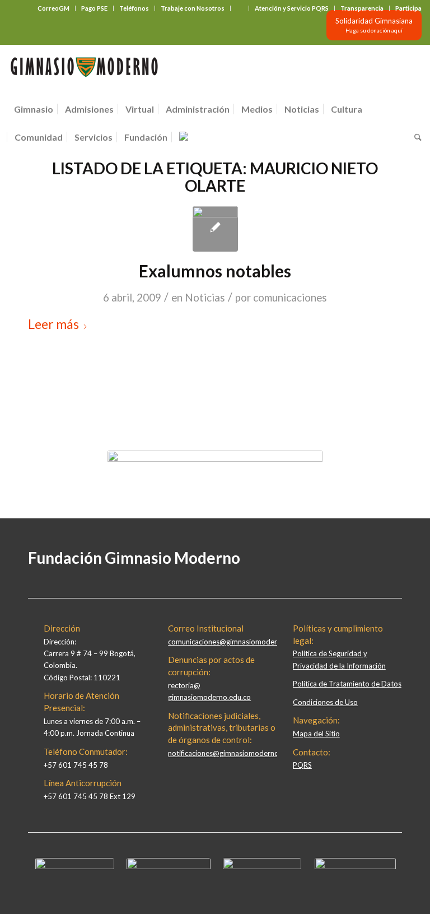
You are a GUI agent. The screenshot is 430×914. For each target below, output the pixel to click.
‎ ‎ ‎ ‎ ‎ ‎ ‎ (239, 8)
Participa (408, 8)
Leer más (53, 324)
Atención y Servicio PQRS (292, 8)
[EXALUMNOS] (215, 229)
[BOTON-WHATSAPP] (355, 866)
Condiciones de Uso (325, 702)
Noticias (205, 297)
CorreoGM (53, 8)
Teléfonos (134, 8)
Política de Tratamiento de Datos (347, 683)
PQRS (302, 764)
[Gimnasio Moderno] (84, 70)
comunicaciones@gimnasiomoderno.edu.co (238, 641)
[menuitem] (54, 8)
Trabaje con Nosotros (193, 8)
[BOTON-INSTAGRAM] (169, 866)
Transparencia (362, 8)
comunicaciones (290, 297)
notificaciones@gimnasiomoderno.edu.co (235, 753)
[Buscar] (415, 137)
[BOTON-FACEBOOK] (74, 866)
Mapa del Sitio (316, 733)
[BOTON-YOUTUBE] (262, 866)
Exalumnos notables (215, 271)
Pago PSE (94, 8)
